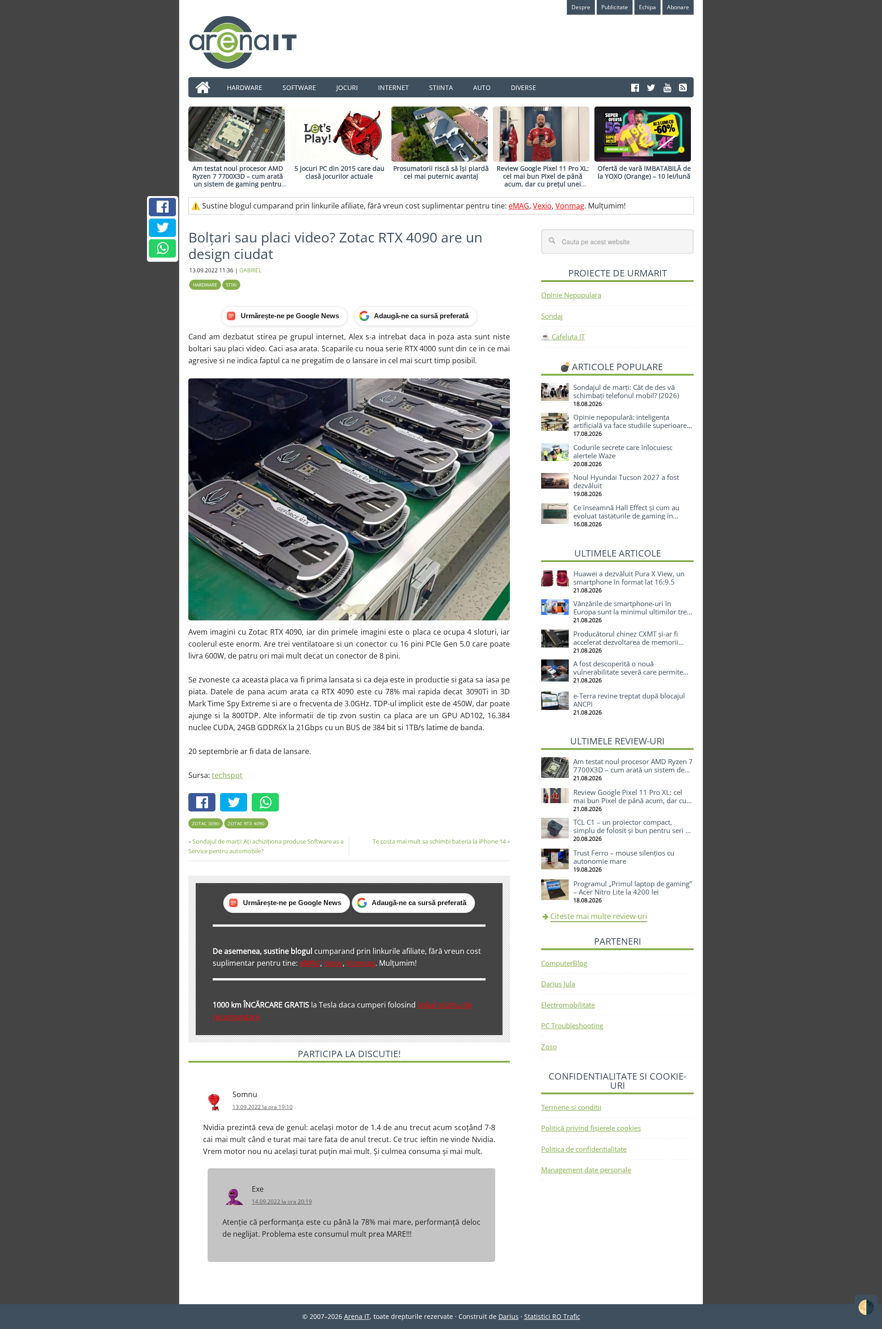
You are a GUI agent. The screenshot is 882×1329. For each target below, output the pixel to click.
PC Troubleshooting (572, 1025)
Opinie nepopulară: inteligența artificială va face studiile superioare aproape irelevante (630, 425)
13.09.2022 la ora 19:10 (262, 1107)
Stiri (231, 285)
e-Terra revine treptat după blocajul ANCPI (629, 700)
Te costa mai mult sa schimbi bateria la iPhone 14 (439, 841)
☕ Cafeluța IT (563, 336)
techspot (227, 775)
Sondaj (552, 316)
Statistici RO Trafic (552, 1316)
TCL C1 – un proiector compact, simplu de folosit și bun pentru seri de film (633, 830)
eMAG (519, 206)
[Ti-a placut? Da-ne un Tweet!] (162, 228)
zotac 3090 (205, 823)
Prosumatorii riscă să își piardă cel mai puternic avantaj (441, 172)
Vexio (542, 206)
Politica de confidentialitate (584, 1149)
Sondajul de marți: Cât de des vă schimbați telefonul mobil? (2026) (626, 391)
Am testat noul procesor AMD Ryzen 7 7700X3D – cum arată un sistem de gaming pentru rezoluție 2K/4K (237, 180)
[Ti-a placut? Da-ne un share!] (162, 207)
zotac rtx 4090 (246, 823)
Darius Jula (558, 983)
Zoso (549, 1046)
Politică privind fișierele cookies (591, 1127)
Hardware (205, 285)
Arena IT (250, 42)
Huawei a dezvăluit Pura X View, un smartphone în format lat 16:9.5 (628, 577)
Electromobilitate (568, 1004)
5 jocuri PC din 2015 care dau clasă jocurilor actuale (339, 172)
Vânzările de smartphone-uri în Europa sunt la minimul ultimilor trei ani (631, 612)
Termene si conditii (571, 1107)
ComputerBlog (564, 963)
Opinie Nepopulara (571, 294)
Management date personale (586, 1169)
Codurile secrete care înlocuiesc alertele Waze (623, 451)
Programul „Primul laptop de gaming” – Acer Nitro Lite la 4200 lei (632, 887)
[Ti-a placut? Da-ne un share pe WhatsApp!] (162, 248)
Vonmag (569, 206)
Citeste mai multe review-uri (598, 916)
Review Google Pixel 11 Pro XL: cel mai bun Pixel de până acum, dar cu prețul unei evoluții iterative (543, 180)
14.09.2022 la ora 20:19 (282, 1201)
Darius (508, 1316)
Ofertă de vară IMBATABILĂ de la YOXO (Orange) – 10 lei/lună (644, 172)
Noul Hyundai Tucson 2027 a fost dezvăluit (626, 481)
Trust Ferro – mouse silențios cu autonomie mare (623, 857)
